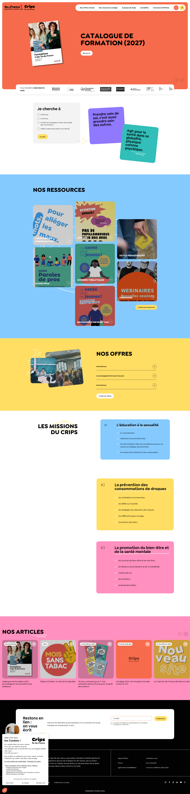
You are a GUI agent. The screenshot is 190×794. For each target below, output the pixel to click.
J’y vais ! (43, 137)
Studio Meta (100, 791)
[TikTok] (173, 782)
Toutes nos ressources (146, 307)
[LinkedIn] (177, 782)
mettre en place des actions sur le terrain (55, 129)
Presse (120, 763)
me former (44, 119)
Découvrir (86, 53)
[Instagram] (165, 782)
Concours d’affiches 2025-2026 (157, 768)
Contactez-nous (152, 758)
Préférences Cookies (61, 783)
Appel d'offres (123, 758)
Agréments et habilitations (127, 768)
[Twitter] (185, 782)
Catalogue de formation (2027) (113, 39)
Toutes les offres (105, 396)
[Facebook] (169, 782)
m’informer (44, 115)
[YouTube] (181, 782)
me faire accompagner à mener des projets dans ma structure (56, 124)
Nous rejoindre (151, 763)
